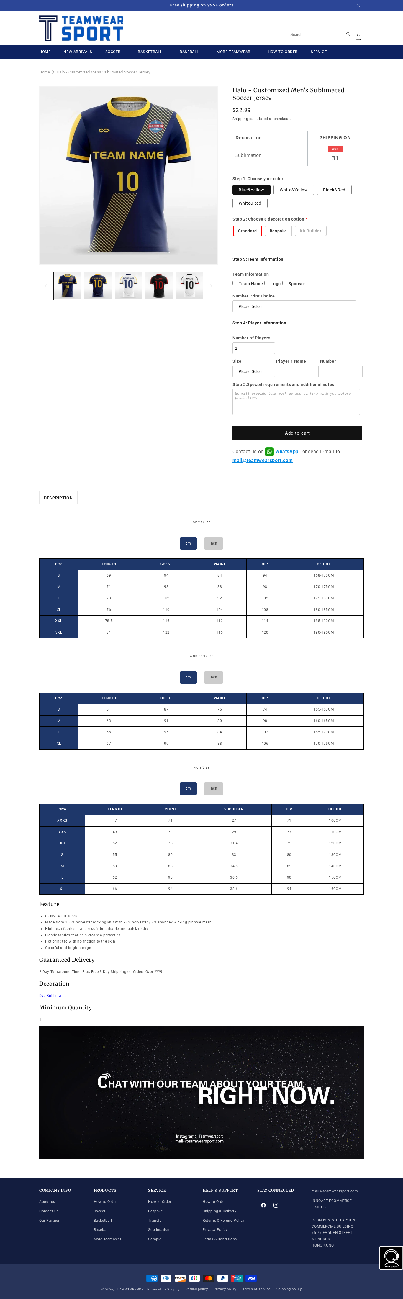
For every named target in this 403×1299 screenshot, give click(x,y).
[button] (358, 36)
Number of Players (251, 338)
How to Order (105, 1202)
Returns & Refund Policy (224, 1221)
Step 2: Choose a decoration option (268, 219)
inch (213, 543)
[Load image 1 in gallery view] (67, 286)
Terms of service (257, 1289)
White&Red (250, 203)
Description (58, 498)
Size (236, 361)
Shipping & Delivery (219, 1211)
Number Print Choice (253, 296)
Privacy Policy (215, 1230)
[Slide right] (211, 285)
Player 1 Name (291, 361)
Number (328, 361)
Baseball (101, 1230)
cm (188, 543)
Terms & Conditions (220, 1239)
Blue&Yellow (251, 190)
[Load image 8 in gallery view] (189, 286)
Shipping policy (289, 1289)
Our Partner (49, 1221)
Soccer (100, 1211)
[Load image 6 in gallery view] (159, 286)
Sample (154, 1239)
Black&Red (334, 190)
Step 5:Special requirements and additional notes (283, 384)
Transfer (155, 1221)
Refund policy (197, 1289)
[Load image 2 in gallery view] (98, 286)
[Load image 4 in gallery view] (128, 286)
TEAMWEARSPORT (130, 1289)
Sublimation (159, 1230)
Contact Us (49, 1211)
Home (44, 72)
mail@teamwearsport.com (262, 460)
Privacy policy (225, 1289)
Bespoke (155, 1211)
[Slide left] (45, 285)
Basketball (103, 1221)
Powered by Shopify (163, 1289)
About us (47, 1202)
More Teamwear (108, 1239)
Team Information (250, 274)
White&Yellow (294, 190)
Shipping (240, 119)
